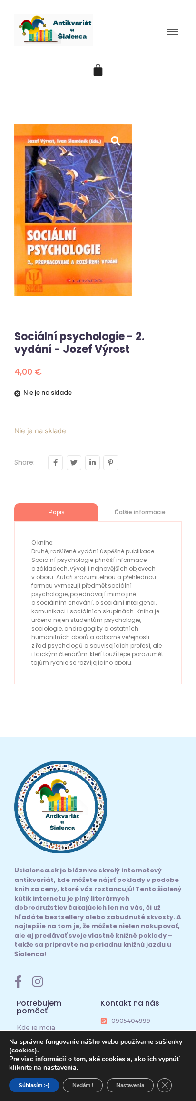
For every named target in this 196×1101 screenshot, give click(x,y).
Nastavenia (130, 1085)
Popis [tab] (56, 512)
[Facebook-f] (18, 981)
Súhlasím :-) (34, 1085)
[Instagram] (37, 981)
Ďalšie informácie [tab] (140, 512)
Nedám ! (82, 1085)
